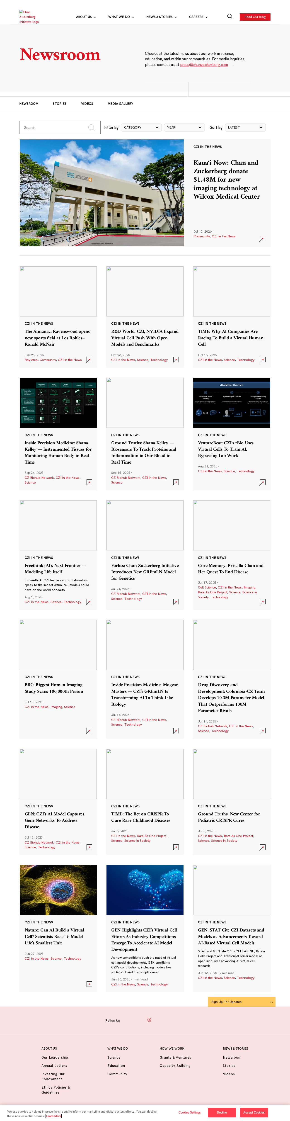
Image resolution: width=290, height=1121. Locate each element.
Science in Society (137, 841)
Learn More (53, 1116)
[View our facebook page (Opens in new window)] (128, 1020)
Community (201, 236)
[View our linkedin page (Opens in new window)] (160, 1020)
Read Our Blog (255, 17)
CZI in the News (224, 236)
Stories (59, 104)
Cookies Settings (190, 1112)
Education (116, 1065)
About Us (84, 17)
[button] (141, 127)
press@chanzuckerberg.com (204, 64)
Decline (222, 1112)
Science (142, 360)
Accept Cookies (254, 1112)
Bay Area (31, 360)
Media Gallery (120, 104)
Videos (87, 104)
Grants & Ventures (175, 1057)
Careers (196, 17)
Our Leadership (54, 1057)
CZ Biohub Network (39, 478)
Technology (159, 360)
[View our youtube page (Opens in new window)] (181, 1020)
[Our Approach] (32, 17)
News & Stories (160, 17)
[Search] (229, 17)
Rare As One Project (212, 592)
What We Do (119, 17)
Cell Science (207, 587)
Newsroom (28, 104)
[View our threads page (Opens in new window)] (149, 1020)
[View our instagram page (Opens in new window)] (139, 1020)
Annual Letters (54, 1065)
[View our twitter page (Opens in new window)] (170, 1020)
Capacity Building (175, 1065)
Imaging (249, 587)
